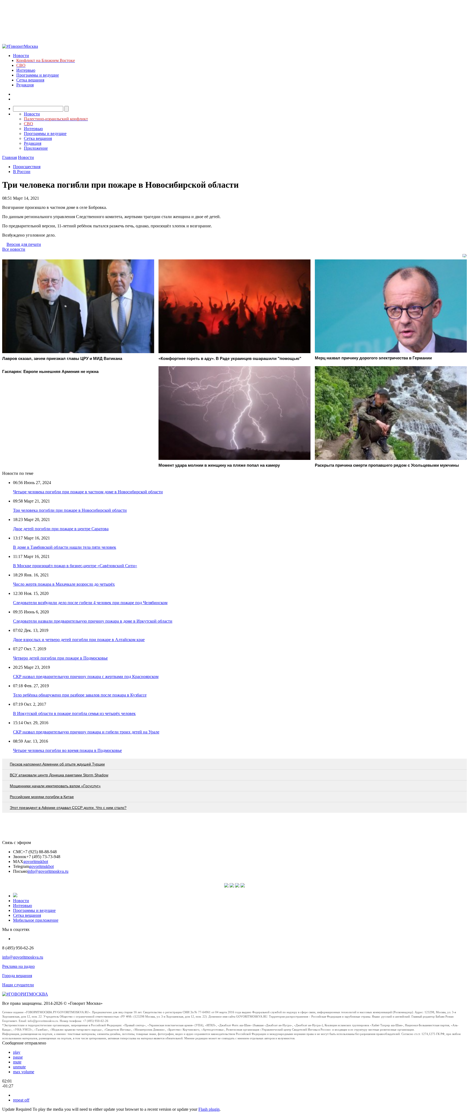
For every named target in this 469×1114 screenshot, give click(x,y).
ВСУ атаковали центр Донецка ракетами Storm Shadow (59, 775)
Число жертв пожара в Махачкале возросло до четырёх (64, 584)
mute (17, 1062)
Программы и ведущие (37, 75)
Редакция (25, 85)
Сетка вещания (30, 80)
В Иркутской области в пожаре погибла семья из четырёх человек (74, 713)
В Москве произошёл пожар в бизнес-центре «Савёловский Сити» (75, 565)
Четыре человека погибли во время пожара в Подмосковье (67, 750)
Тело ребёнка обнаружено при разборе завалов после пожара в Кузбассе (80, 695)
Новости (21, 55)
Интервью (25, 70)
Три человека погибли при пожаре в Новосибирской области (70, 510)
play (16, 1052)
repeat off (21, 1100)
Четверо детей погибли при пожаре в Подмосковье (60, 658)
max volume (23, 1071)
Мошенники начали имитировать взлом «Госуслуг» (55, 786)
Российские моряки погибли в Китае (42, 797)
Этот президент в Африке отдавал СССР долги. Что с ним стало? (68, 807)
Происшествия (26, 166)
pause (18, 1057)
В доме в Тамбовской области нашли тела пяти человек (64, 547)
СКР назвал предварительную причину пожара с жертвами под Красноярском (86, 676)
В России (21, 171)
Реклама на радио (18, 966)
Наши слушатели (18, 985)
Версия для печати (24, 244)
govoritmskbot (35, 861)
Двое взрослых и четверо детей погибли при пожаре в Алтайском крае (79, 639)
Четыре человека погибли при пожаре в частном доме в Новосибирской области (88, 491)
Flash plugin (209, 1109)
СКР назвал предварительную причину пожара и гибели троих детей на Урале (86, 732)
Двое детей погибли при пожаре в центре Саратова (61, 528)
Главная (9, 157)
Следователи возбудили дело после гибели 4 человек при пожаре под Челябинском (90, 602)
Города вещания (17, 975)
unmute (19, 1067)
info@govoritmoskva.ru (47, 871)
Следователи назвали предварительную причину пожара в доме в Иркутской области (92, 621)
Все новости (13, 249)
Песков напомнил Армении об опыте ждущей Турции (57, 764)
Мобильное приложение (35, 920)
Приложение (36, 148)
